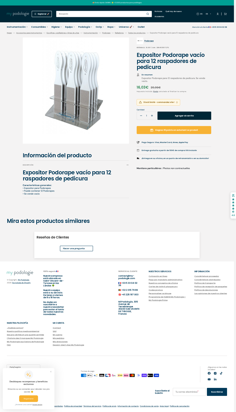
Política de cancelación (179, 406)
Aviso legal (164, 406)
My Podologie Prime (158, 300)
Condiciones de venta (149, 406)
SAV (54, 331)
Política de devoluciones (206, 290)
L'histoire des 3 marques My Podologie (25, 338)
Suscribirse (217, 392)
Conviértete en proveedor (206, 276)
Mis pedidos (58, 338)
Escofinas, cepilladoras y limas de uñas (63, 33)
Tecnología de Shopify (21, 283)
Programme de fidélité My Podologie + (167, 297)
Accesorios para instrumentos (29, 33)
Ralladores (119, 33)
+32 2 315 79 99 (130, 290)
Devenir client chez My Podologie (68, 345)
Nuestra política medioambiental (23, 331)
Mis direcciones (60, 341)
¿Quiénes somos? (15, 328)
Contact (57, 328)
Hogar (9, 33)
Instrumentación (91, 33)
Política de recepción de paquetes (210, 286)
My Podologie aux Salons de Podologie (25, 341)
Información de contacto (128, 406)
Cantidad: (141, 110)
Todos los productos (136, 33)
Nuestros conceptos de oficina (163, 283)
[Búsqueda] (148, 14)
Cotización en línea (158, 276)
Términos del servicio (92, 406)
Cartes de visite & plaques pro (163, 286)
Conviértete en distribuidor (207, 279)
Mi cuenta (57, 334)
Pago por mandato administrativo (165, 279)
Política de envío (109, 406)
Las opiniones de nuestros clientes (210, 293)
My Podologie (23, 280)
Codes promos (156, 290)
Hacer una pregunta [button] (74, 248)
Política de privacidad (73, 406)
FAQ (9, 345)
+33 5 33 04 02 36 (127, 284)
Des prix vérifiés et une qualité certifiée (25, 334)
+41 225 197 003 (130, 294)
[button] (224, 14)
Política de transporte (204, 283)
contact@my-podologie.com (126, 277)
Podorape (106, 33)
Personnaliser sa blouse (160, 293)
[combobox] (104, 14)
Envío (155, 91)
